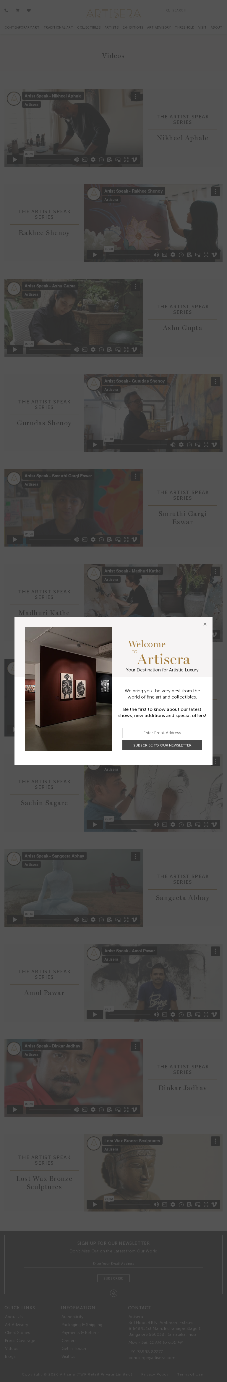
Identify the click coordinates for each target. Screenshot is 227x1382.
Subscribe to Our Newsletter (162, 745)
